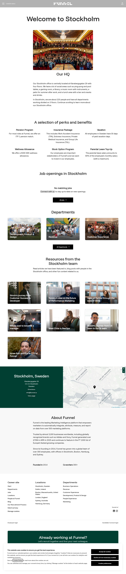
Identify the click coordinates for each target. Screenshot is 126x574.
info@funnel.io (31, 393)
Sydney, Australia (41, 500)
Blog (9, 502)
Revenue (66, 489)
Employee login (13, 523)
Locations (11, 495)
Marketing (66, 502)
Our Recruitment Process (17, 505)
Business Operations (70, 486)
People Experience (70, 498)
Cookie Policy (17, 560)
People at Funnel (14, 498)
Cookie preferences (104, 563)
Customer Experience (71, 492)
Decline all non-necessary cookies (105, 557)
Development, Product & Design (74, 495)
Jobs (9, 492)
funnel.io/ (115, 507)
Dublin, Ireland (40, 489)
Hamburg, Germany (42, 504)
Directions (31, 389)
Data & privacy (13, 508)
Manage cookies (14, 511)
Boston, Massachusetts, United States (46, 493)
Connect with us (48, 191)
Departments (12, 489)
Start (9, 486)
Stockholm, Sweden (42, 486)
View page (31, 396)
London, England (41, 497)
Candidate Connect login (110, 523)
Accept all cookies (105, 552)
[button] (122, 3)
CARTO (124, 407)
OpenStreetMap (116, 407)
